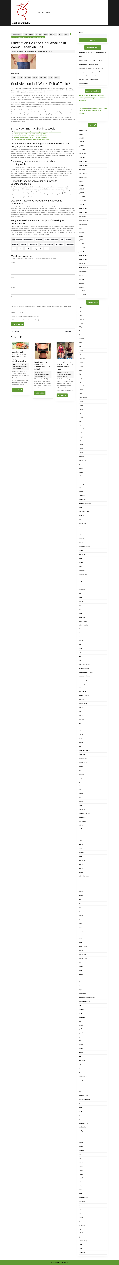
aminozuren (82, 476)
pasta (80, 927)
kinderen (81, 793)
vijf (79, 1115)
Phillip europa (83, 108)
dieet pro (81, 601)
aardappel (81, 456)
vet (79, 1103)
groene (80, 707)
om (55, 34)
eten (80, 644)
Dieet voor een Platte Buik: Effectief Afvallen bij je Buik (42, 365)
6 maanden (82, 429)
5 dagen (81, 409)
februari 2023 (82, 295)
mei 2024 (81, 236)
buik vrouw (82, 542)
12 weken (81, 338)
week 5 (81, 1178)
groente (81, 715)
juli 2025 (81, 181)
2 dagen (81, 350)
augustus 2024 (83, 224)
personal (81, 938)
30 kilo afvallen (83, 397)
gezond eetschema (84, 676)
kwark (80, 829)
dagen (45, 34)
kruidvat (81, 825)
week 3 (81, 1174)
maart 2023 (82, 291)
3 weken (81, 389)
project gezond (83, 946)
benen (80, 507)
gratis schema (83, 703)
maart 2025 (82, 197)
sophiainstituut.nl (21, 23)
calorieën (39, 239)
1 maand (81, 319)
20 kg (80, 370)
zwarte (80, 1248)
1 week (31, 34)
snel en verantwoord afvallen (87, 997)
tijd (79, 1068)
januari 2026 (82, 157)
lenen (80, 840)
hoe (80, 746)
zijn (79, 1237)
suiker (20, 249)
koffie (80, 805)
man (80, 880)
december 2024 (83, 208)
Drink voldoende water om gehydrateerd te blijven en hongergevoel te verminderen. (37, 132)
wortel (80, 1213)
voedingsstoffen (37, 249)
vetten (80, 1107)
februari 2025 (82, 200)
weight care (82, 1182)
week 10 (81, 1166)
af (36, 34)
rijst (80, 962)
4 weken (81, 405)
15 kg (80, 342)
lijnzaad (81, 844)
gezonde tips (82, 684)
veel (80, 1091)
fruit (62, 239)
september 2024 (83, 220)
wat (80, 1154)
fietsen (80, 648)
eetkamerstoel (83, 621)
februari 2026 (82, 153)
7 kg (80, 440)
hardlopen (81, 727)
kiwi (80, 797)
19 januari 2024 (19, 365)
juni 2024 (81, 232)
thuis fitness (82, 1060)
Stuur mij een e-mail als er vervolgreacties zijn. (25, 316)
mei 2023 (81, 283)
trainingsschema (83, 1080)
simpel (80, 986)
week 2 (81, 1170)
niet (80, 907)
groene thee (82, 711)
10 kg (80, 327)
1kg (80, 346)
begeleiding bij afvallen (85, 503)
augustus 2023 (83, 271)
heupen (81, 742)
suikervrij (81, 1048)
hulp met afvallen (83, 762)
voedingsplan (82, 1127)
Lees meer (18, 390)
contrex (81, 586)
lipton (80, 848)
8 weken (81, 448)
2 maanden (82, 358)
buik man (81, 538)
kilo (51, 34)
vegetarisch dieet (83, 1095)
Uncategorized (83, 1088)
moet (80, 899)
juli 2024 (81, 228)
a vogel (81, 452)
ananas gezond (83, 484)
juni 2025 (81, 185)
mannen (81, 884)
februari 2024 (82, 248)
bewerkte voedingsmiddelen (24, 239)
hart (80, 731)
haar (80, 723)
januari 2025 (82, 204)
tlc (79, 1072)
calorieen (81, 550)
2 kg (80, 354)
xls (79, 1221)
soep (80, 1005)
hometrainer (82, 754)
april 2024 (81, 240)
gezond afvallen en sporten (86, 672)
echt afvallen (82, 617)
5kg (80, 421)
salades (81, 974)
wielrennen (82, 1201)
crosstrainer (82, 589)
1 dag (80, 307)
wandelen (81, 1150)
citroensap (82, 570)
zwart (80, 1244)
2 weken (81, 366)
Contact (48, 12)
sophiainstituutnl (32, 51)
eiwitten (81, 640)
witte (80, 1209)
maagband (82, 860)
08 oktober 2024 (18, 51)
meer (80, 888)
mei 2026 (81, 142)
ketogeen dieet (83, 778)
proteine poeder (83, 958)
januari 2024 (82, 251)
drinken (81, 613)
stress (80, 1040)
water (46, 249)
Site (12, 297)
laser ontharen (83, 833)
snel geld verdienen (84, 1001)
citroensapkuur (83, 574)
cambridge (82, 554)
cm (79, 578)
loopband (81, 852)
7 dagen (81, 436)
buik (80, 535)
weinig (80, 1186)
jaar (80, 770)
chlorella (81, 562)
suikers (81, 1044)
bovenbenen (82, 527)
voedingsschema (83, 1131)
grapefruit (81, 699)
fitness (80, 652)
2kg (80, 374)
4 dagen (81, 401)
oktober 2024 (82, 216)
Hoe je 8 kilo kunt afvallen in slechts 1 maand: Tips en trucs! (65, 365)
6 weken (81, 433)
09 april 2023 (62, 372)
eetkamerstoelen (83, 625)
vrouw (80, 1139)
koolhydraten (82, 817)
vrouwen (81, 1142)
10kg (80, 335)
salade (80, 970)
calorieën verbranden (51, 239)
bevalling (81, 515)
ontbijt (80, 923)
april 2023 (81, 287)
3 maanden (82, 386)
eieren (80, 629)
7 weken (81, 444)
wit (79, 1205)
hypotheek (82, 766)
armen (80, 487)
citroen (80, 566)
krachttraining (82, 821)
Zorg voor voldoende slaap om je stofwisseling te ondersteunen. (32, 139)
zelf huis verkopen (84, 1233)
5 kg (80, 413)
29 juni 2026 (40, 372)
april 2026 (81, 146)
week (60, 34)
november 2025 (83, 165)
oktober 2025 (82, 169)
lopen (80, 856)
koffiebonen (82, 809)
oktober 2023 (82, 263)
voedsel (81, 1135)
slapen (80, 989)
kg (79, 782)
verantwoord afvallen (84, 1099)
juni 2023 (81, 279)
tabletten (81, 1052)
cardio (80, 558)
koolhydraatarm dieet (85, 813)
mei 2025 (81, 189)
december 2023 (83, 255)
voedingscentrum (83, 1123)
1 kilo (25, 34)
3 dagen (81, 378)
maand (80, 864)
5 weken (81, 417)
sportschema (82, 1037)
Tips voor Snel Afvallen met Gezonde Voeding (91, 68)
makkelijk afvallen (84, 876)
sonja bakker (82, 1017)
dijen (80, 605)
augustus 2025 (83, 177)
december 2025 (83, 161)
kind (80, 789)
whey (80, 1193)
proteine (81, 950)
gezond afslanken (84, 668)
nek (80, 903)
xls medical (82, 1225)
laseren (81, 837)
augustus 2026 (83, 130)
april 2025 (81, 193)
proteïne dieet (82, 954)
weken (80, 1189)
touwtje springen (83, 1076)
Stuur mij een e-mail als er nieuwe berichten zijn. (26, 320)
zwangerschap (83, 1240)
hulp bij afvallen (83, 758)
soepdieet (81, 1009)
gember (81, 660)
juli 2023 (81, 275)
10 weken (81, 331)
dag (40, 34)
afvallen (81, 468)
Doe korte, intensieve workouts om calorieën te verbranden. (30, 137)
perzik (80, 942)
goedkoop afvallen (84, 695)
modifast (81, 895)
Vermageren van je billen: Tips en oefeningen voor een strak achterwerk (92, 98)
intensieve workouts (46, 244)
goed (80, 687)
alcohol (81, 472)
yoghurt (81, 1229)
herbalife (81, 735)
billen (80, 519)
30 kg (80, 393)
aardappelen (82, 460)
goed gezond (82, 691)
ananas (81, 480)
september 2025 (83, 173)
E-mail (13, 287)
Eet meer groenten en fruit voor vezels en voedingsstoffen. (30, 133)
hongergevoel (33, 244)
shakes (81, 982)
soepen (81, 1013)
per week (81, 935)
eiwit (80, 633)
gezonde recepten (84, 680)
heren (80, 738)
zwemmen (82, 1252)
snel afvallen (59, 244)
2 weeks (81, 362)
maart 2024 (82, 244)
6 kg (80, 425)
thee (80, 1056)
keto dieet (81, 774)
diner (80, 609)
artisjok (81, 491)
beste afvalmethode (84, 511)
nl (79, 911)
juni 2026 (81, 138)
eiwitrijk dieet (82, 637)
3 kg (80, 382)
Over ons (40, 12)
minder (80, 891)
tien (80, 1064)
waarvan (81, 1146)
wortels (81, 1217)
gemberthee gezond (84, 664)
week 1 (66, 34)
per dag (81, 931)
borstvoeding (82, 523)
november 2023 (83, 259)
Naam (13, 277)
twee (80, 1084)
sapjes (80, 978)
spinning (81, 1025)
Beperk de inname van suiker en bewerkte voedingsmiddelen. (31, 135)
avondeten (82, 495)
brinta (80, 531)
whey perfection (83, 1197)
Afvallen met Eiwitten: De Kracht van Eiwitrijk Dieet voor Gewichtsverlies (20, 356)
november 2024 (83, 212)
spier (80, 1021)
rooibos (81, 966)
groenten (23, 244)
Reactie (13, 262)
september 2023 (83, 267)
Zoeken (81, 32)
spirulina (81, 1029)
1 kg (80, 311)
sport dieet (82, 1033)
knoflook (81, 801)
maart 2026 (82, 150)
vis (79, 1119)
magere (81, 872)
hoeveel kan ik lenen (84, 750)
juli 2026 (81, 134)
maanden (81, 868)
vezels (27, 249)
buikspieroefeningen (84, 546)
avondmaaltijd (82, 499)
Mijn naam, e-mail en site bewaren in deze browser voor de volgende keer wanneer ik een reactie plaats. (41, 306)
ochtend (81, 915)
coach (80, 582)
